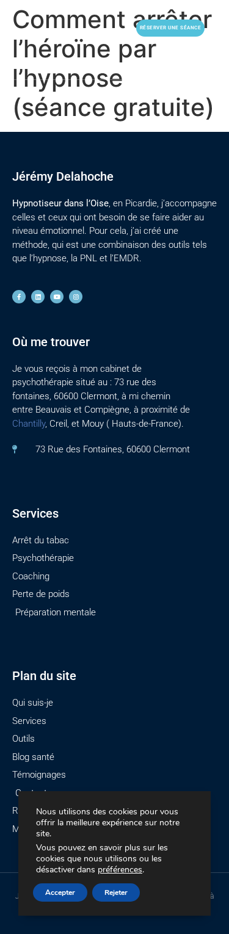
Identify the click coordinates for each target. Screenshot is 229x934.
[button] (110, 27)
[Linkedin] (38, 296)
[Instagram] (75, 296)
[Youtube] (57, 296)
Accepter (60, 892)
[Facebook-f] (19, 296)
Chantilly (28, 423)
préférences (120, 869)
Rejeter (116, 892)
